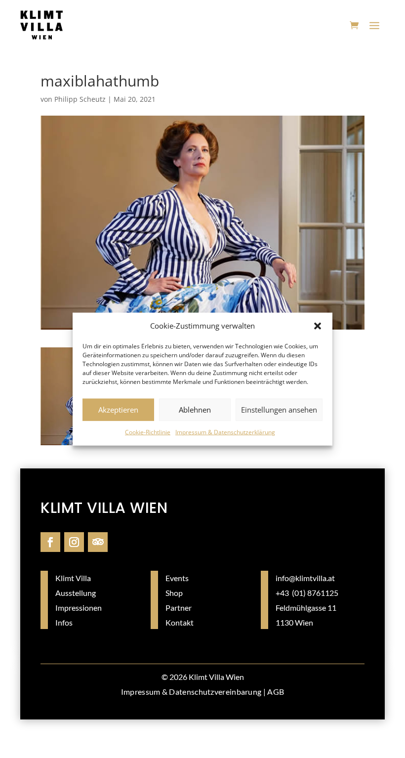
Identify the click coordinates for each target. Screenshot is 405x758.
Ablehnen (195, 410)
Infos (64, 622)
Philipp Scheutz (80, 99)
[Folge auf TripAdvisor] (98, 542)
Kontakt (179, 622)
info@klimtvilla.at (305, 578)
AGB (275, 691)
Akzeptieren (118, 410)
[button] (318, 326)
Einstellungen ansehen (279, 410)
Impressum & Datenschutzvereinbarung (191, 691)
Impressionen (78, 607)
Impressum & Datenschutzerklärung (225, 432)
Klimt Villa (73, 578)
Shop (174, 592)
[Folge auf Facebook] (50, 542)
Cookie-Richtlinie (147, 432)
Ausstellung (75, 592)
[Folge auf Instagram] (74, 542)
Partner (178, 607)
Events (177, 578)
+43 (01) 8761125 (307, 592)
